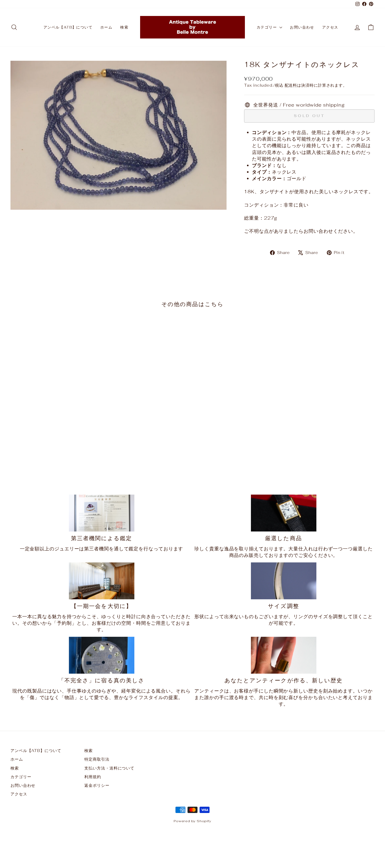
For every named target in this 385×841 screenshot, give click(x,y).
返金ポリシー (96, 785)
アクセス (330, 27)
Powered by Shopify (192, 821)
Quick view (54, 443)
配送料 (291, 85)
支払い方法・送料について (109, 768)
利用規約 (92, 776)
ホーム (106, 27)
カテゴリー (267, 27)
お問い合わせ (302, 27)
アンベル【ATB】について (67, 27)
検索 (124, 27)
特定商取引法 (96, 759)
